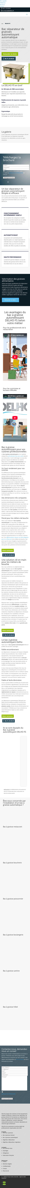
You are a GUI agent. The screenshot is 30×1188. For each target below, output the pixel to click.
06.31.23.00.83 (6, 8)
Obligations (6, 1153)
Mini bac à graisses (8, 1133)
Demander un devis (10, 54)
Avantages (5, 1150)
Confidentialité (6, 1166)
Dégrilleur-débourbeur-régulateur (12, 1142)
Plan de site (6, 1171)
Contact (5, 1168)
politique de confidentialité (16, 173)
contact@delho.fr (8, 11)
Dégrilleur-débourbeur (9, 1140)
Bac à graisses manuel (8, 1135)
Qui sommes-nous (7, 1148)
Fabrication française (8, 1155)
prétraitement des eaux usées (15, 456)
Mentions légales (7, 1164)
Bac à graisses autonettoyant (10, 1137)
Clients (4, 1161)
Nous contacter (8, 121)
